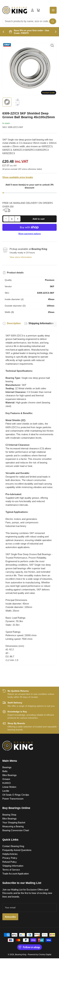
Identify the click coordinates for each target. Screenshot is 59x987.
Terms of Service (11, 869)
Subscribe (10, 917)
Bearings (6, 767)
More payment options (29, 233)
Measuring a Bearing (13, 826)
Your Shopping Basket (13, 822)
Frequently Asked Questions (16, 850)
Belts (5, 771)
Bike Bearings (9, 775)
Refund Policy (9, 861)
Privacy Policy (9, 858)
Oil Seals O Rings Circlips (15, 794)
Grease (6, 779)
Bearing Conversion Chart (15, 830)
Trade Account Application (15, 873)
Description (14, 323)
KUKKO (6, 783)
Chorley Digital (45, 954)
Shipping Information (41, 323)
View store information (21, 257)
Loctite (5, 790)
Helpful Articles (10, 854)
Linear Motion (9, 787)
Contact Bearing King (13, 846)
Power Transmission (12, 798)
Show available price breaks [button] (17, 177)
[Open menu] (53, 10)
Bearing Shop (9, 814)
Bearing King (20, 954)
